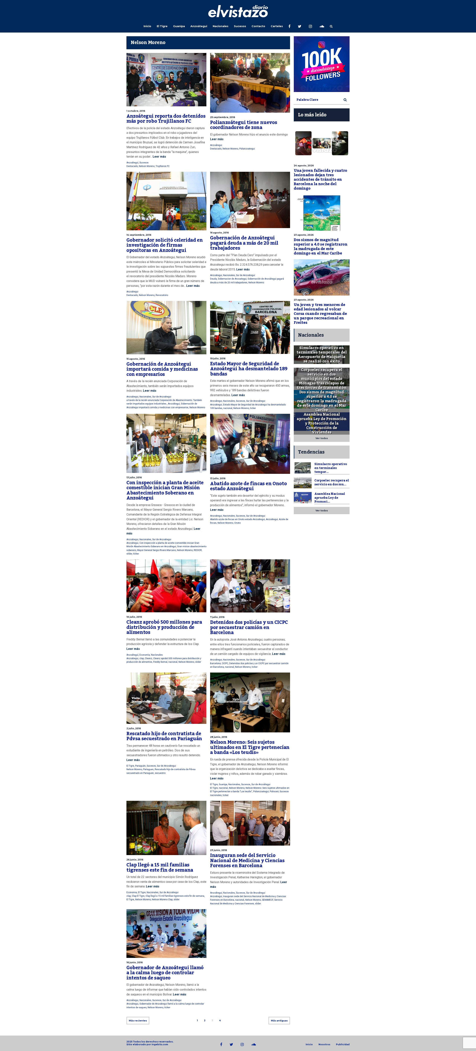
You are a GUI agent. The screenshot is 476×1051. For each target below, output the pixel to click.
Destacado (132, 166)
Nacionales (220, 26)
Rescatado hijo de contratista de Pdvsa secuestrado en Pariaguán (164, 736)
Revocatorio (162, 295)
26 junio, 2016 (134, 859)
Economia (144, 655)
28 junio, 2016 (218, 737)
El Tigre (162, 26)
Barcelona (215, 663)
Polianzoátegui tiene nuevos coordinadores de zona (243, 125)
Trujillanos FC (163, 166)
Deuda (213, 279)
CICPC (225, 663)
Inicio (147, 26)
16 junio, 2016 (134, 962)
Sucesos (240, 26)
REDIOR (198, 550)
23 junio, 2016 (218, 850)
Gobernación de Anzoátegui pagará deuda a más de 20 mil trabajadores (244, 243)
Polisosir (274, 791)
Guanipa (179, 26)
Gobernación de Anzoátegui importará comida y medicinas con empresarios (162, 369)
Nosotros (324, 1044)
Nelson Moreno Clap (162, 899)
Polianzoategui (247, 148)
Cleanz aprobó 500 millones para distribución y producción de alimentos (164, 627)
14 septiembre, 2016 (138, 234)
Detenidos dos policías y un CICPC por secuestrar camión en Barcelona (249, 627)
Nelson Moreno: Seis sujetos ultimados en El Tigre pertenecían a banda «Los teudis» (250, 747)
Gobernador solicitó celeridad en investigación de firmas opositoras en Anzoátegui (164, 245)
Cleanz (148, 658)
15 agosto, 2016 (135, 358)
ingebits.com (160, 1044)
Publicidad (343, 1044)
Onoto (237, 523)
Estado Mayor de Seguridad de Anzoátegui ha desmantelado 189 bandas (248, 369)
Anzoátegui (198, 26)
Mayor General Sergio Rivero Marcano (156, 550)
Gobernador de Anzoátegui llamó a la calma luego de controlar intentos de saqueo (165, 973)
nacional (227, 408)
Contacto (258, 26)
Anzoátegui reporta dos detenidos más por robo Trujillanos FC (165, 119)
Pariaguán (140, 766)
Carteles (277, 26)
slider (129, 553)
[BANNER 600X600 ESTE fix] (322, 64)
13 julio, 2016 (134, 477)
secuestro (160, 773)
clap (141, 658)
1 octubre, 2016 (135, 110)
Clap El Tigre (138, 896)
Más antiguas (279, 1020)
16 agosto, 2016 (219, 232)
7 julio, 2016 (217, 617)
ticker (253, 408)
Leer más (159, 156)
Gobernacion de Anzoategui (232, 279)
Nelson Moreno (147, 166)
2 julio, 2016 (133, 728)
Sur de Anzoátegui (245, 275)
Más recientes (138, 1020)
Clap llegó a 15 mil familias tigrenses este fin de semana (159, 867)
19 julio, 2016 (217, 358)
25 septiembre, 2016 (222, 117)
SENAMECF (267, 900)
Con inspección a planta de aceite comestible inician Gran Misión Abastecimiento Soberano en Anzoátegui (165, 490)
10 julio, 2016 (134, 616)
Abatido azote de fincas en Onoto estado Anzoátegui (248, 486)
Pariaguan (148, 769)
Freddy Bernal (160, 662)
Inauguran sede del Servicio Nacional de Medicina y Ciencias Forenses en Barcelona (247, 860)
